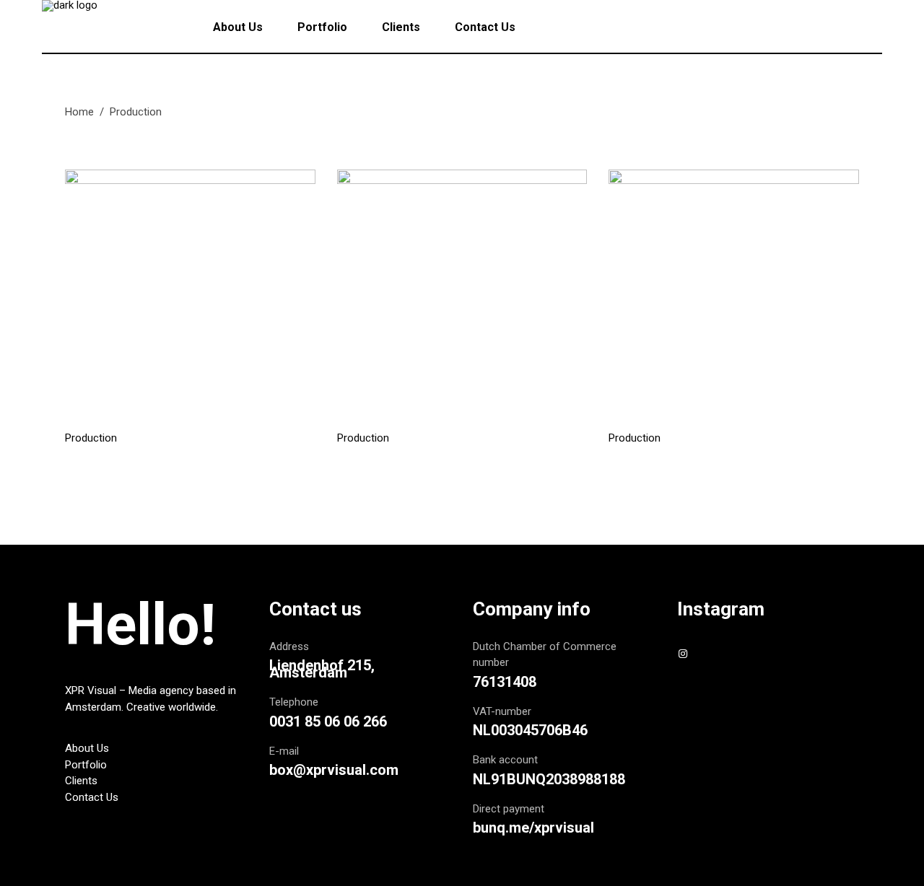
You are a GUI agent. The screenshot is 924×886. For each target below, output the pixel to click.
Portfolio (86, 764)
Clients (81, 780)
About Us (87, 748)
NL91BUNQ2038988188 (549, 779)
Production (91, 438)
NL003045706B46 (530, 730)
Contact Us (91, 797)
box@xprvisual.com (333, 769)
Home (79, 111)
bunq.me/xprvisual (533, 827)
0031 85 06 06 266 (328, 721)
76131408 (504, 681)
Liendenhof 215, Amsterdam (322, 669)
